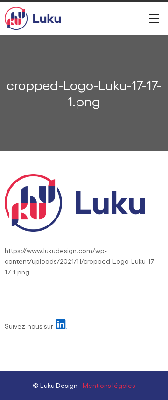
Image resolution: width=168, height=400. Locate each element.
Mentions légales (109, 385)
